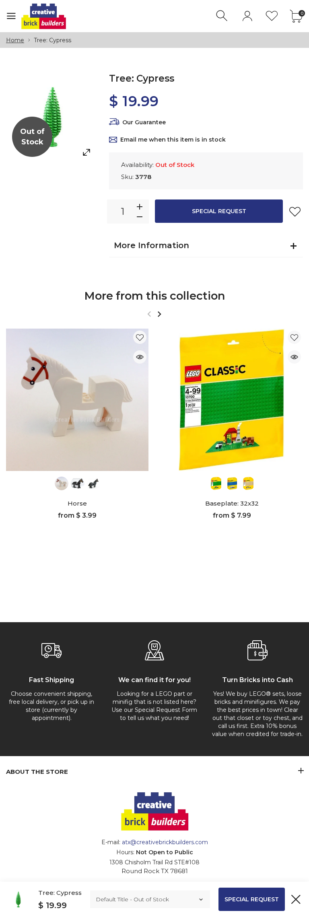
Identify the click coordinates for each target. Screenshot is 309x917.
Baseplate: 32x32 (232, 503)
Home (15, 40)
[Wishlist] (272, 16)
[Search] (222, 16)
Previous (149, 313)
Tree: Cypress (60, 892)
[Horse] (77, 400)
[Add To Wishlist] (295, 211)
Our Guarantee (144, 122)
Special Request (219, 211)
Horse (77, 503)
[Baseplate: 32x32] (232, 400)
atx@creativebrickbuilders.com (165, 842)
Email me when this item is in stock (173, 139)
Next (159, 313)
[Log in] (247, 16)
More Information (151, 245)
